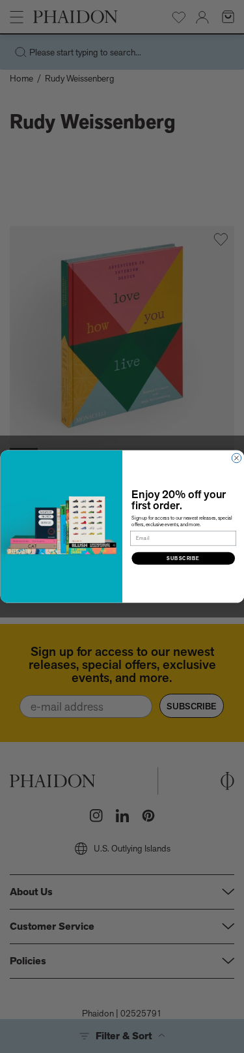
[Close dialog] (236, 457)
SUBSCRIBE (183, 558)
